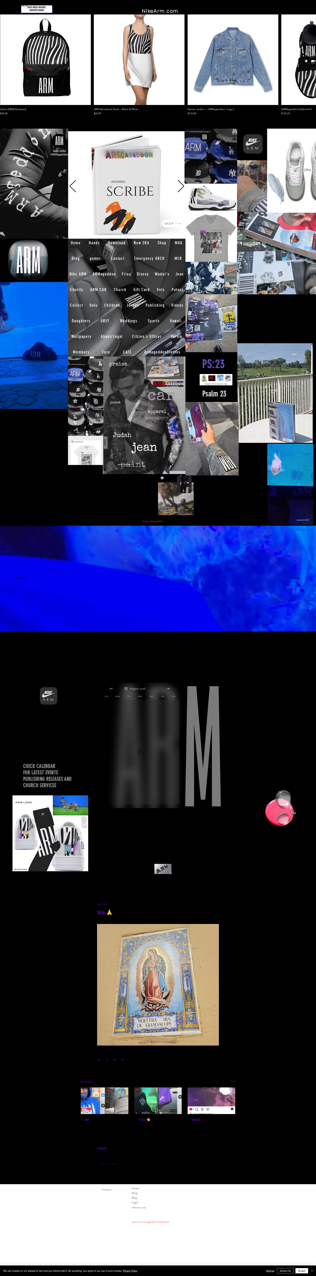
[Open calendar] (126, 688)
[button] (309, 521)
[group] (158, 65)
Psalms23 (196, 1120)
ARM (87, 1120)
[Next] (181, 186)
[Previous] (73, 186)
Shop (135, 1193)
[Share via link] (122, 1059)
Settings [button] (270, 1270)
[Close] (312, 1270)
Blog (134, 1197)
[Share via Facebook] (98, 1059)
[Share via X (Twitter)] (106, 1059)
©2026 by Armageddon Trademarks (150, 1222)
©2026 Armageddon (153, 521)
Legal (141, 1202)
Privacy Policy (130, 1270)
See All (232, 1081)
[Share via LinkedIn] (114, 1059)
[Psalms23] (211, 1100)
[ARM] (104, 1100)
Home (135, 1188)
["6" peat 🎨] (158, 1100)
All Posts (85, 883)
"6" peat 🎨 (144, 1120)
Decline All (285, 1270)
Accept (301, 1270)
